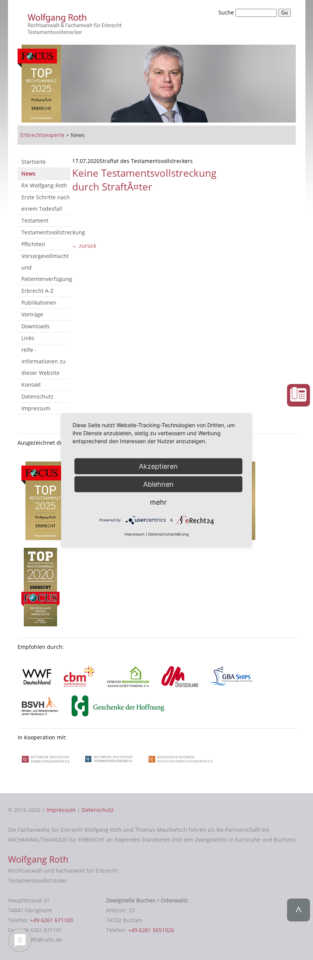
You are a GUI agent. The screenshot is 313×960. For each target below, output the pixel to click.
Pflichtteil (33, 244)
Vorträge (32, 314)
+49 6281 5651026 (151, 930)
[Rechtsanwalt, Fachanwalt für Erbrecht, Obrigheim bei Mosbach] (76, 31)
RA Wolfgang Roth (44, 185)
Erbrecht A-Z (37, 290)
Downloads (35, 326)
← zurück (84, 245)
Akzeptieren (158, 466)
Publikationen (38, 302)
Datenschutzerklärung (168, 534)
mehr (158, 502)
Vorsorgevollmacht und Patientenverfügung (46, 267)
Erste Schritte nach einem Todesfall (45, 203)
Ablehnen (158, 484)
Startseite (33, 161)
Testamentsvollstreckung (46, 232)
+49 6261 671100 (51, 920)
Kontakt (31, 384)
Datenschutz (37, 396)
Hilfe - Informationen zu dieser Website (43, 361)
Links (27, 338)
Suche (227, 12)
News (28, 173)
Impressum (35, 408)
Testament (34, 220)
